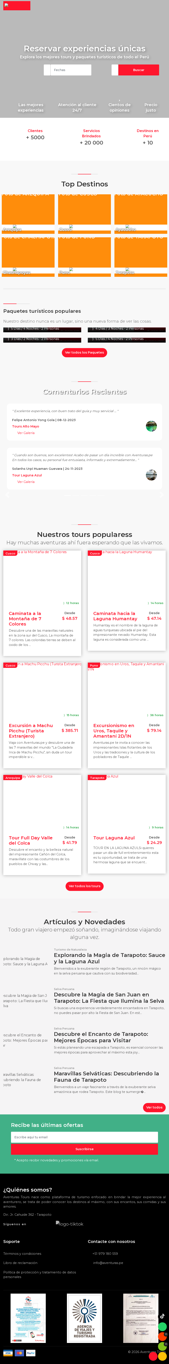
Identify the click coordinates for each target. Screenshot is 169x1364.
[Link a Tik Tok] (69, 1223)
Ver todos (154, 1107)
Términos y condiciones (22, 1254)
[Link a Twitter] (41, 1223)
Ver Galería (26, 433)
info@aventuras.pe (107, 1263)
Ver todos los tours (84, 886)
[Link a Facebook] (32, 1223)
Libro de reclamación (20, 1263)
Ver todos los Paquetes (84, 352)
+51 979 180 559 (105, 1254)
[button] (7, 449)
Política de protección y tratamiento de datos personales (39, 1274)
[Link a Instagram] (50, 1223)
